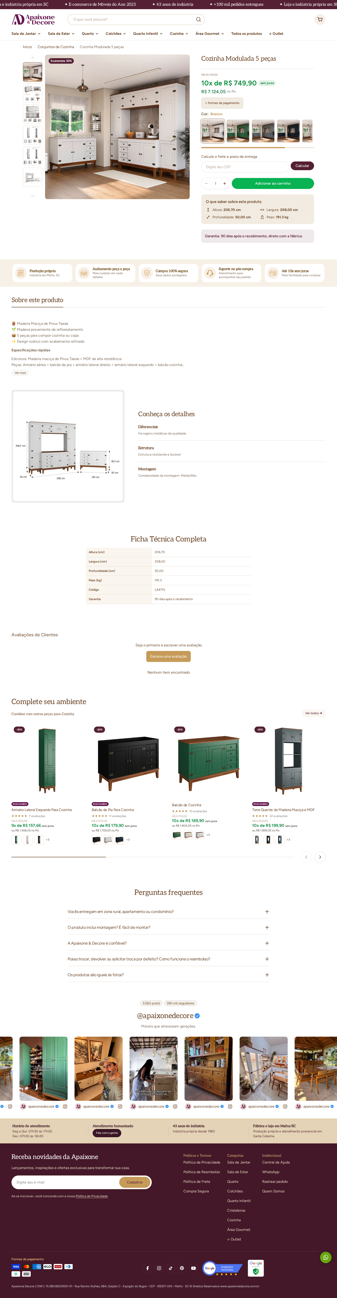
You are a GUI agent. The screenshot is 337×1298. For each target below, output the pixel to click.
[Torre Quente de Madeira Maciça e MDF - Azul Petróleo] (280, 840)
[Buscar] (198, 19)
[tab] (37, 301)
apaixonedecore (20, 1106)
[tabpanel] (168, 345)
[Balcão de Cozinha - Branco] (199, 835)
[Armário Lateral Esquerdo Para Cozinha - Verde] (16, 840)
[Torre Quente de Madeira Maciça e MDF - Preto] (268, 840)
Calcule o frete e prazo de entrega (229, 156)
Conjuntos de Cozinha (56, 47)
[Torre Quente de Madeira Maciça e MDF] (289, 761)
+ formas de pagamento (222, 103)
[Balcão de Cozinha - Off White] (188, 835)
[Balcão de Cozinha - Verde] (177, 835)
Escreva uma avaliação (168, 656)
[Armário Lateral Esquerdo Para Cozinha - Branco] (28, 840)
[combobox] (136, 19)
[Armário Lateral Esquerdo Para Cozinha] (48, 761)
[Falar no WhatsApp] (325, 1257)
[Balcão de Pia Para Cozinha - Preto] (96, 840)
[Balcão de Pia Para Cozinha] (128, 761)
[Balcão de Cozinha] (208, 761)
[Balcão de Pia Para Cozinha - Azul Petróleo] (119, 840)
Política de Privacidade (92, 1196)
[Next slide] (320, 857)
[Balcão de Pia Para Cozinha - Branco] (108, 840)
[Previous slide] (306, 857)
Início (27, 47)
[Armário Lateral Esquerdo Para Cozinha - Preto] (39, 840)
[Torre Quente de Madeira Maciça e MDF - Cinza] (257, 840)
